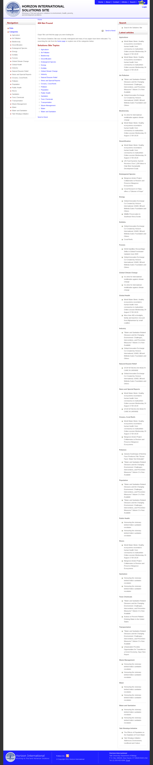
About (108, 2)
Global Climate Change (20, 61)
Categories (13, 32)
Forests (15, 58)
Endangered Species (19, 48)
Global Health (17, 64)
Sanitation (15, 94)
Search (133, 2)
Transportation (17, 101)
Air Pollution (16, 38)
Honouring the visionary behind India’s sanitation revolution (132, 524)
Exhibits (15, 55)
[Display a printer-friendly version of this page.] (102, 30)
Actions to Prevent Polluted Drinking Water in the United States (134, 619)
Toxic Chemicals (18, 97)
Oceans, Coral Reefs (19, 78)
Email (128, 760)
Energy (14, 51)
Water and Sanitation (19, 110)
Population (16, 84)
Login (144, 7)
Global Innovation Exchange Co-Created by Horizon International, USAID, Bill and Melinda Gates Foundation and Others (135, 100)
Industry (15, 68)
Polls (11, 28)
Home (100, 2)
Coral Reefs (128, 239)
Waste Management (19, 104)
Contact (116, 2)
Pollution (15, 81)
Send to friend (110, 30)
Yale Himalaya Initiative (20, 114)
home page (61, 41)
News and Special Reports (21, 74)
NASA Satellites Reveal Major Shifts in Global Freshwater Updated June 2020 (134, 251)
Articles (124, 2)
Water (14, 107)
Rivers (14, 91)
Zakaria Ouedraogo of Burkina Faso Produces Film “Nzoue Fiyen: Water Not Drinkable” (135, 456)
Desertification (17, 45)
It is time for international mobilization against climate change (134, 117)
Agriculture (16, 35)
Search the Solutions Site (133, 27)
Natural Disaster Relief (20, 71)
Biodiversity (16, 42)
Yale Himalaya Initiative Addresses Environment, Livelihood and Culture (133, 740)
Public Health (17, 87)
